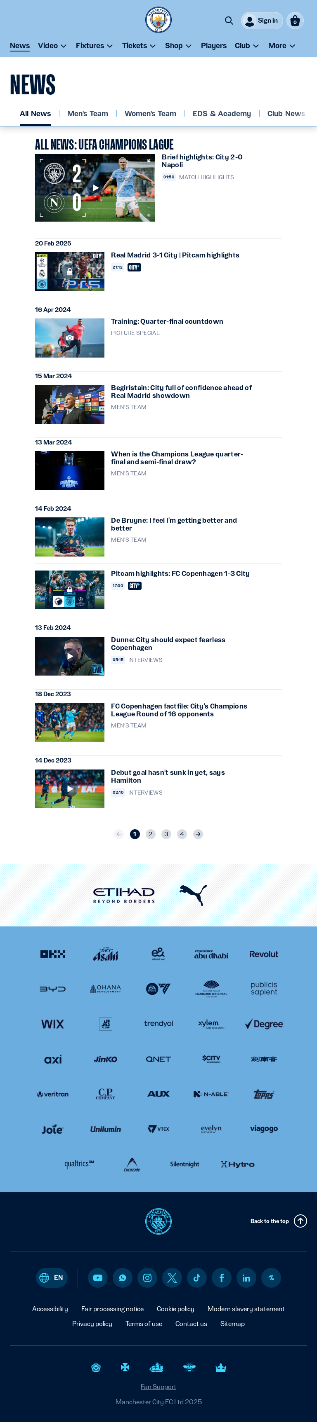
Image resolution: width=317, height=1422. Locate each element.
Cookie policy (175, 1308)
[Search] (229, 20)
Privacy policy (92, 1323)
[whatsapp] (122, 1278)
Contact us (191, 1323)
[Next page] (198, 834)
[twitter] (172, 1278)
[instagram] (147, 1278)
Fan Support (158, 1386)
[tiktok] (197, 1278)
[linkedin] (246, 1278)
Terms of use (143, 1323)
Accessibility (50, 1308)
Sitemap (232, 1323)
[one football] (271, 1278)
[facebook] (222, 1278)
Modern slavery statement (246, 1308)
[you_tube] (97, 1278)
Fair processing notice (112, 1308)
